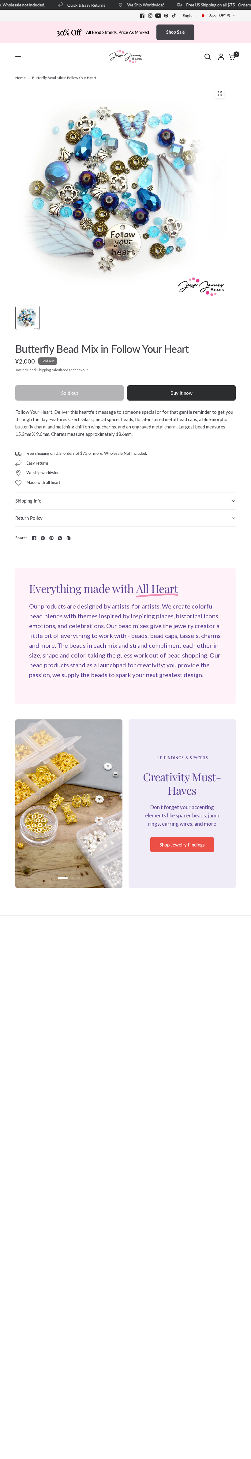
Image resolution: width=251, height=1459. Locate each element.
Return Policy (29, 518)
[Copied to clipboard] (68, 538)
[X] (43, 538)
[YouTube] (158, 16)
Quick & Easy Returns (78, 5)
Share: (21, 538)
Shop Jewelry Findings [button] (182, 844)
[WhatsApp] (60, 538)
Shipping (44, 370)
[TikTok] (174, 16)
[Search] (207, 56)
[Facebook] (142, 16)
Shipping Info (28, 500)
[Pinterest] (166, 16)
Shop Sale (175, 32)
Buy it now (181, 393)
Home (20, 77)
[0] (230, 56)
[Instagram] (150, 16)
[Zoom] (219, 93)
